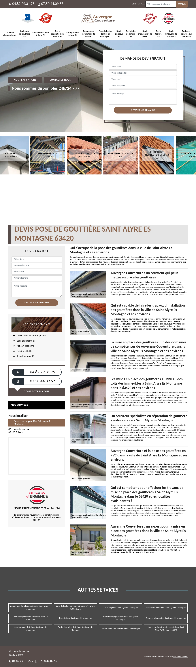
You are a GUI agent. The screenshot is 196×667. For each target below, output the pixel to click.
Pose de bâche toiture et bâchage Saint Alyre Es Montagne (75, 607)
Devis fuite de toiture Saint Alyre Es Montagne (166, 608)
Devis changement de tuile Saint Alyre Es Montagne (30, 618)
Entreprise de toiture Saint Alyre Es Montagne (120, 629)
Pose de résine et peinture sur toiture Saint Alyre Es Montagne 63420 (165, 628)
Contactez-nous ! (61, 80)
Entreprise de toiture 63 (72, 34)
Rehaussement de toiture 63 (40, 34)
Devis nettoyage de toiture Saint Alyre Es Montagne (120, 618)
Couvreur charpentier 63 (9, 34)
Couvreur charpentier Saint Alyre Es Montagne (166, 618)
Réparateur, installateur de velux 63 (88, 34)
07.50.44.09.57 (52, 4)
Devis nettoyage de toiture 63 (171, 34)
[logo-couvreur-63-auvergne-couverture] (98, 18)
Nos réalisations (25, 80)
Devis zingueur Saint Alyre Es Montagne (121, 608)
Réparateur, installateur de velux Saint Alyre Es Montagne (30, 607)
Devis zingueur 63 (119, 34)
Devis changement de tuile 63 (145, 34)
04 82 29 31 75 (42, 372)
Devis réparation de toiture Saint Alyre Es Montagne (75, 628)
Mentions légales (180, 656)
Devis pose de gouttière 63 (24, 34)
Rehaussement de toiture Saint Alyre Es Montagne (30, 628)
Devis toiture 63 (158, 34)
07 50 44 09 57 (42, 381)
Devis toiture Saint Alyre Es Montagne (75, 618)
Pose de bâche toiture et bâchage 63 (105, 34)
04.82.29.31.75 (23, 4)
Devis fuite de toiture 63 (131, 34)
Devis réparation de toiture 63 (57, 34)
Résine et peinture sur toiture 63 (186, 34)
